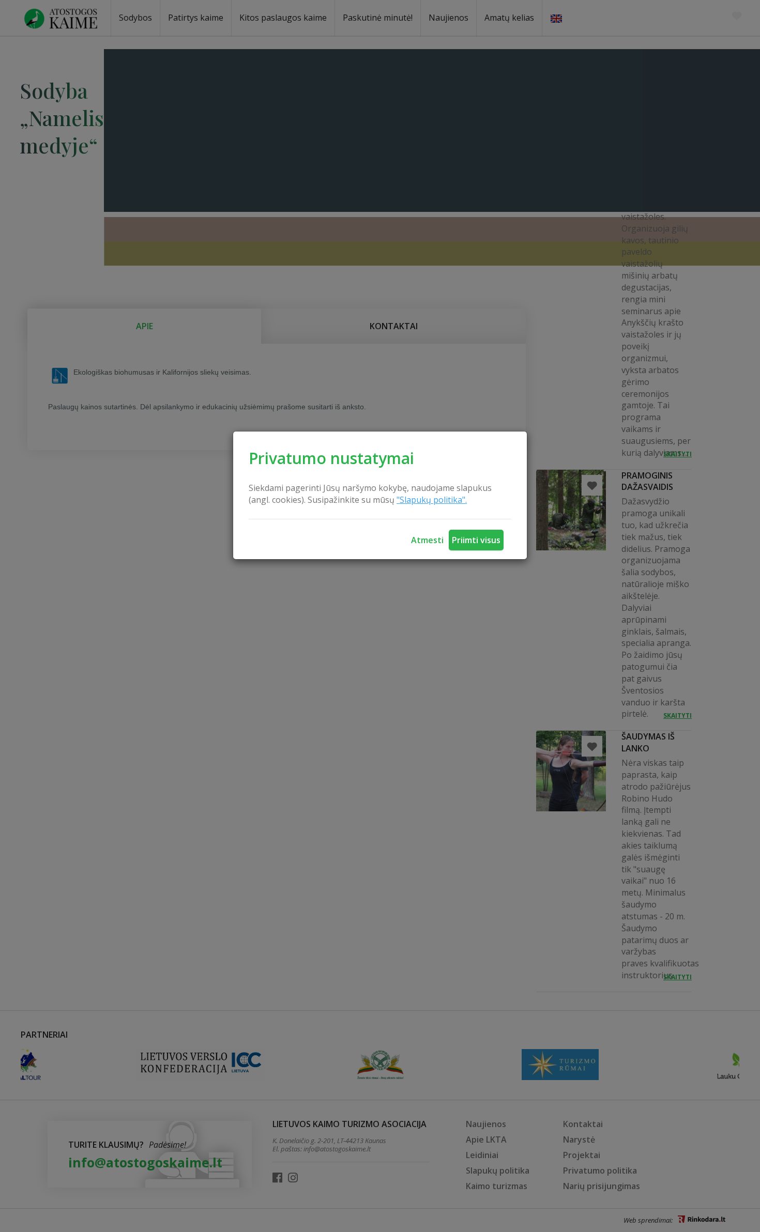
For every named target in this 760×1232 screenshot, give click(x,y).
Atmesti (427, 540)
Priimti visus (476, 540)
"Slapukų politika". (432, 499)
